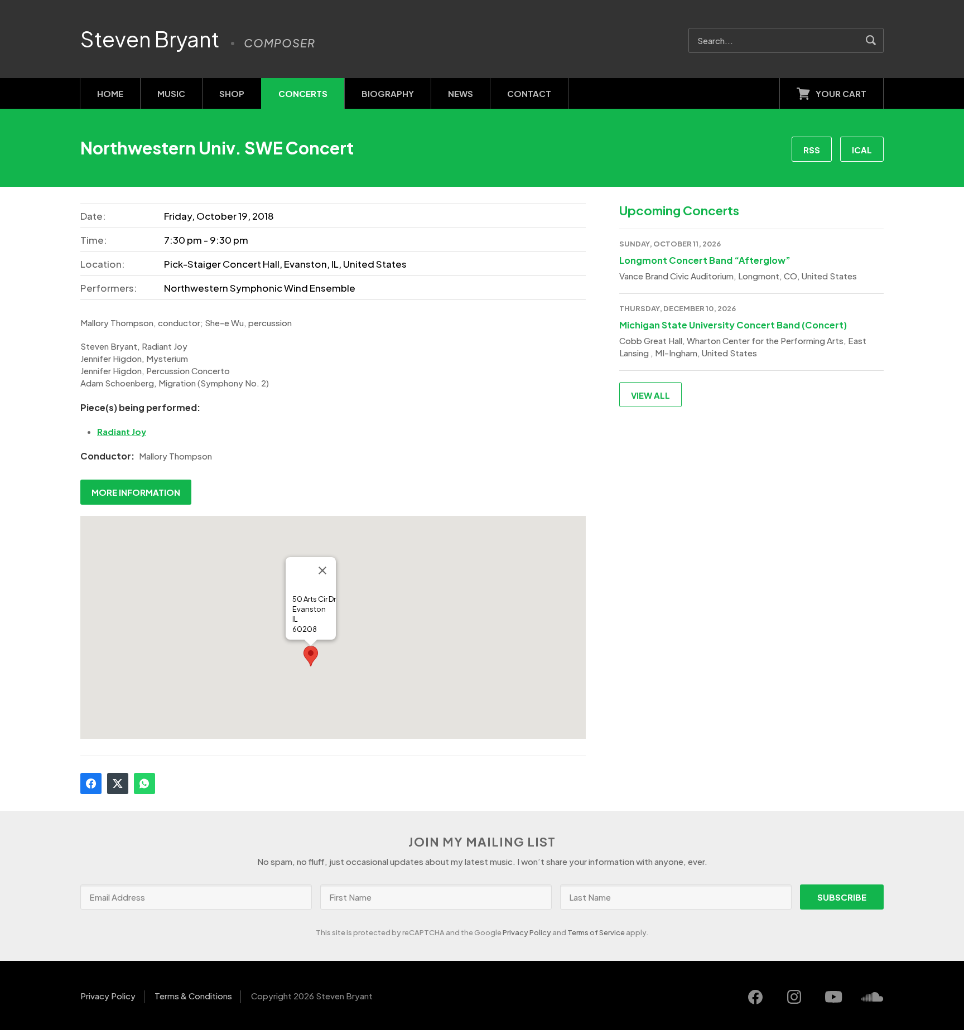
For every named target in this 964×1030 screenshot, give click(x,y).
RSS (811, 149)
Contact (529, 93)
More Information (135, 492)
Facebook (91, 783)
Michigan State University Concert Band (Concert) (733, 325)
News (460, 93)
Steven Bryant (150, 39)
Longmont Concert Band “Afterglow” (705, 260)
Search (871, 40)
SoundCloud (872, 997)
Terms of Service (596, 932)
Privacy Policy (527, 932)
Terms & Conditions (193, 995)
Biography (388, 93)
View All (650, 395)
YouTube (833, 997)
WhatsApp (144, 783)
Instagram (794, 997)
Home (110, 93)
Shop (231, 93)
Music (171, 93)
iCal (862, 149)
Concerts (302, 93)
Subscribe (841, 897)
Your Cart (841, 93)
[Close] (322, 570)
